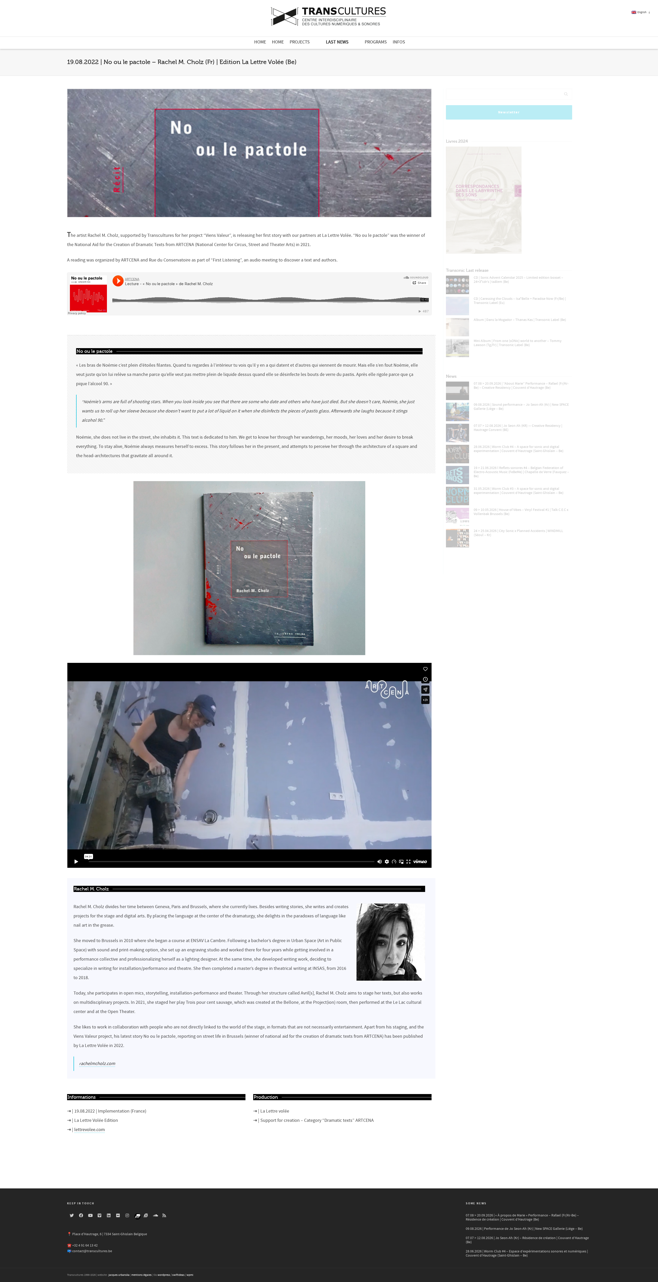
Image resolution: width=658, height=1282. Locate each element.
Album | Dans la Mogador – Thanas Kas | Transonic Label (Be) (520, 320)
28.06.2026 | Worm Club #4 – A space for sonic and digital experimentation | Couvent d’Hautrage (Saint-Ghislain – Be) (518, 449)
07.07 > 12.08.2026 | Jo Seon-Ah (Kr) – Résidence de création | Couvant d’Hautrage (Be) (527, 1240)
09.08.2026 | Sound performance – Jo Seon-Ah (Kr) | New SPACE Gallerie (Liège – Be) (521, 407)
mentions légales (141, 1275)
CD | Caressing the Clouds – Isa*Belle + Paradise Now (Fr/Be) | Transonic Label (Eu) (520, 301)
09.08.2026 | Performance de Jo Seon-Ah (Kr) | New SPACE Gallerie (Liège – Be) (524, 1228)
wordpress (164, 1275)
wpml (190, 1275)
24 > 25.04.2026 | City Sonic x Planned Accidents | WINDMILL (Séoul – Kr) (518, 533)
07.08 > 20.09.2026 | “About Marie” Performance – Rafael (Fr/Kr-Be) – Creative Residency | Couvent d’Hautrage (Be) (521, 386)
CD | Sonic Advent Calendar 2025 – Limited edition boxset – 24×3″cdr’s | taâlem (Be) (518, 280)
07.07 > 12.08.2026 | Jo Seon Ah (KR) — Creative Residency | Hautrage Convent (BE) (518, 428)
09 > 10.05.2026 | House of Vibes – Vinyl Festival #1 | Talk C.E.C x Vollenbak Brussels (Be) (521, 512)
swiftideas (178, 1275)
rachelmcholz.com (97, 1064)
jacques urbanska (119, 1275)
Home (260, 42)
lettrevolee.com (89, 1130)
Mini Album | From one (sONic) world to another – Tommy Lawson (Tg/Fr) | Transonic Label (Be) (518, 343)
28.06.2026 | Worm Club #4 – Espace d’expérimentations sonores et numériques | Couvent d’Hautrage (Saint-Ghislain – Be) (527, 1253)
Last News (337, 42)
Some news (476, 1203)
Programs (376, 42)
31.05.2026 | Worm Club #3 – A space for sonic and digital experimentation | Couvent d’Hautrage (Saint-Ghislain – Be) (518, 491)
